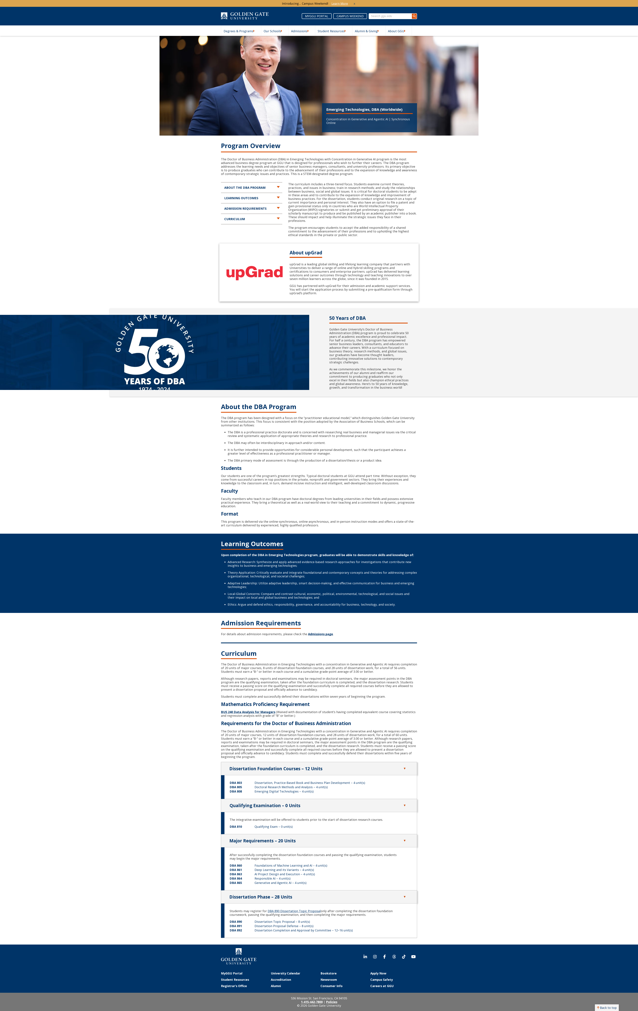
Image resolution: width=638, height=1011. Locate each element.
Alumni (276, 986)
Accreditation (281, 980)
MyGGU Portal (231, 973)
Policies (331, 1002)
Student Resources (331, 31)
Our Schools (272, 31)
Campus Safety (381, 980)
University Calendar (285, 973)
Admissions (299, 31)
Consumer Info (331, 986)
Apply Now (378, 973)
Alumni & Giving (366, 31)
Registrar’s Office (234, 986)
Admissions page (320, 634)
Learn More (339, 3)
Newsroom (328, 980)
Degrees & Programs (238, 31)
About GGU (396, 31)
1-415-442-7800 (312, 1002)
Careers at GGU (382, 986)
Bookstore (328, 973)
